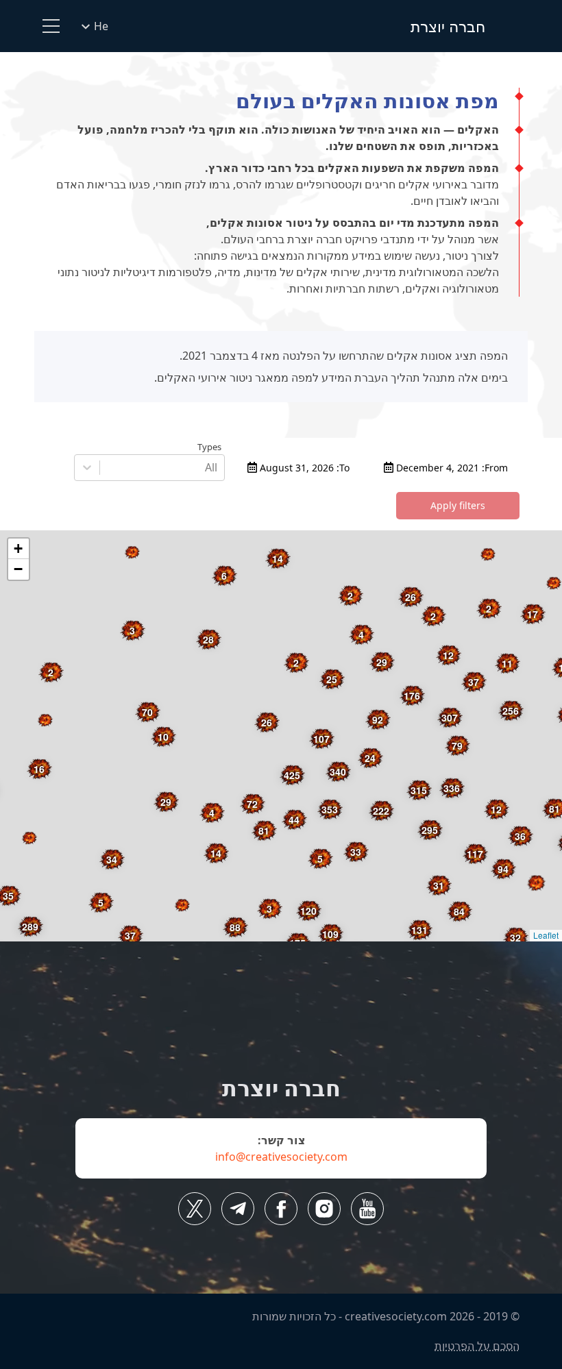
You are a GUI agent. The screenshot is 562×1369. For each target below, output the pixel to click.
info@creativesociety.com (281, 1156)
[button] (487, 554)
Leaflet (546, 935)
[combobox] (216, 467)
